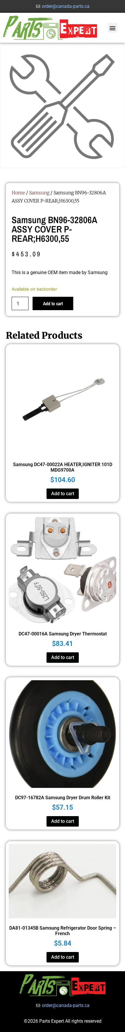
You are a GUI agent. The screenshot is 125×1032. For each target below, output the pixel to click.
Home (18, 193)
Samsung (39, 193)
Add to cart (53, 303)
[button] (112, 28)
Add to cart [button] (62, 493)
